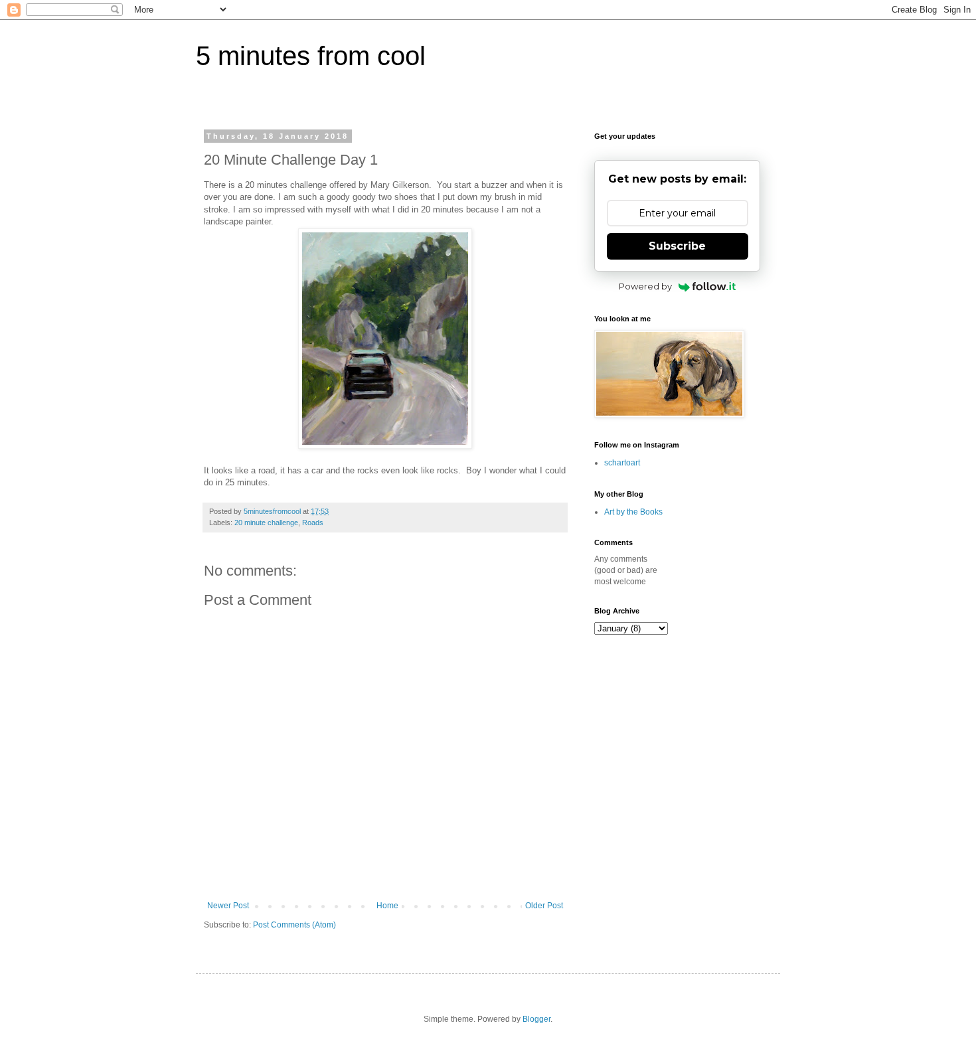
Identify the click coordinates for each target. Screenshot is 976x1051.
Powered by (645, 286)
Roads (312, 522)
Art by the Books (633, 512)
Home (387, 905)
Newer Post (228, 905)
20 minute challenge (266, 522)
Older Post (544, 905)
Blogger (536, 1019)
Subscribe (677, 246)
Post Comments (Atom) (294, 925)
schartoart (622, 462)
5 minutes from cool (311, 55)
